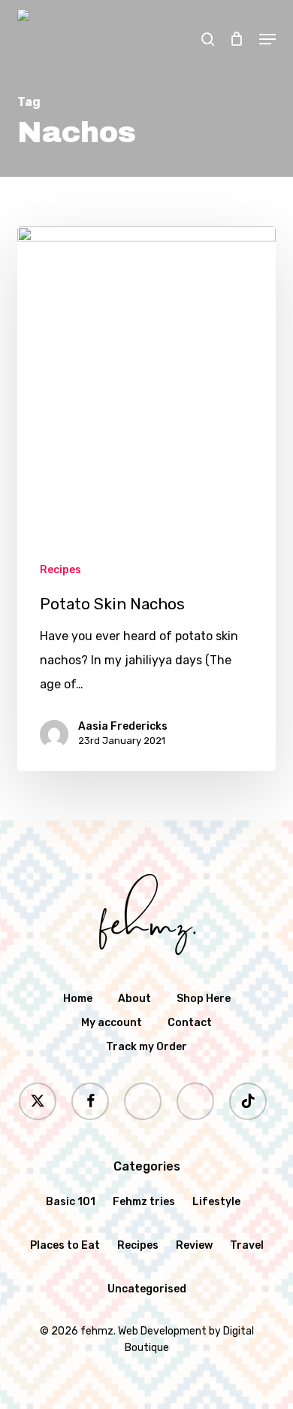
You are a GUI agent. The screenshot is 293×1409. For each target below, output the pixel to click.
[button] (267, 39)
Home (77, 998)
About (134, 998)
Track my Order (146, 1046)
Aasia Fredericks (123, 726)
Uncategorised (146, 1289)
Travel (247, 1245)
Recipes (60, 569)
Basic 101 (70, 1201)
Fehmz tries (144, 1201)
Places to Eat (65, 1245)
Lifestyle (216, 1201)
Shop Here (204, 998)
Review (194, 1245)
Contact (190, 1022)
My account (111, 1022)
